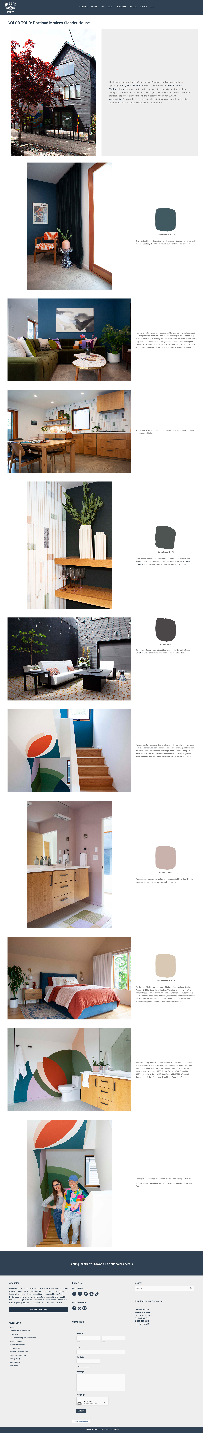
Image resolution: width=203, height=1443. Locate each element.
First (78, 1342)
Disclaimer (14, 1366)
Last (103, 1342)
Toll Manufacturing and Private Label (23, 1338)
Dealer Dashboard (16, 1341)
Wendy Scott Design (130, 85)
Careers (12, 1327)
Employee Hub (15, 1348)
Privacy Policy (15, 1359)
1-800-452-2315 (142, 1321)
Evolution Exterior (143, 653)
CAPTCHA (80, 1395)
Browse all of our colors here (111, 1264)
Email (79, 1347)
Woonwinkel (116, 99)
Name (79, 1334)
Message (81, 1372)
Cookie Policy (15, 1362)
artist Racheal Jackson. (148, 748)
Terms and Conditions (18, 1355)
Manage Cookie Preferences (81, 1421)
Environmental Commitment (20, 1331)
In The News (14, 1334)
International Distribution (19, 1352)
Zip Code (81, 1357)
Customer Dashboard (17, 1345)
